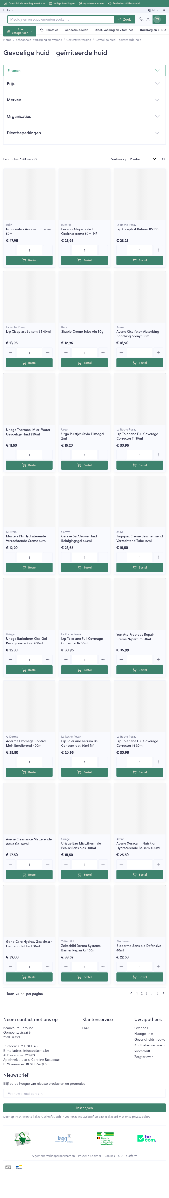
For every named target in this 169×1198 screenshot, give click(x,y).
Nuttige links (144, 1033)
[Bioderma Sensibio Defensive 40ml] (139, 911)
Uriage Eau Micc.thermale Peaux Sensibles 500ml (81, 845)
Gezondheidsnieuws (149, 1039)
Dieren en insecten (26, 117)
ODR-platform (127, 1156)
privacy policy (140, 1116)
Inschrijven (84, 1107)
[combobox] (60, 19)
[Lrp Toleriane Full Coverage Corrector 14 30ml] (139, 706)
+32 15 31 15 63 (28, 1046)
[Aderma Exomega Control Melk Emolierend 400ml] (29, 706)
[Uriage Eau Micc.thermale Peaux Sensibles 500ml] (84, 808)
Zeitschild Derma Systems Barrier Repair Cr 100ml (81, 947)
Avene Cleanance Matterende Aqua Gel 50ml (29, 841)
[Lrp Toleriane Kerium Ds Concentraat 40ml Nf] (84, 706)
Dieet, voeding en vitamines (26, 64)
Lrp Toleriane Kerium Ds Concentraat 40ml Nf (79, 743)
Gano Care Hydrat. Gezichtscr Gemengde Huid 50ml (29, 943)
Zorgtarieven (144, 1056)
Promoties (11, 39)
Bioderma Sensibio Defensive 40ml (138, 947)
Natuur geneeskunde (26, 98)
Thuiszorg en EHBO (26, 107)
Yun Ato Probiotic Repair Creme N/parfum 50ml (135, 636)
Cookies (109, 1156)
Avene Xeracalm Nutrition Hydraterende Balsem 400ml (138, 845)
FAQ (85, 1028)
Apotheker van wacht (150, 1045)
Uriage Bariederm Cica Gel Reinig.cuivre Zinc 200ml (26, 640)
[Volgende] (163, 993)
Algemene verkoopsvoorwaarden (53, 1156)
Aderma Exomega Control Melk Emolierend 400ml (26, 743)
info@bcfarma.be (36, 1050)
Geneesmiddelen (26, 127)
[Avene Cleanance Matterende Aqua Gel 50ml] (29, 808)
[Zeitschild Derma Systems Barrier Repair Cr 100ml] (84, 911)
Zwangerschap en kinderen (26, 77)
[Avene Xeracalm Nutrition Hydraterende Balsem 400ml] (139, 808)
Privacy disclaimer (89, 1156)
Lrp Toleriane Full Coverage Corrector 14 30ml (137, 743)
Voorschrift (142, 1051)
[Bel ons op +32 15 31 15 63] (141, 19)
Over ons (141, 1028)
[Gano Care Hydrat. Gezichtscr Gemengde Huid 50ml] (29, 911)
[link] (132, 993)
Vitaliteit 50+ (26, 88)
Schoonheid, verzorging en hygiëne (26, 50)
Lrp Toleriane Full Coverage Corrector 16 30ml (82, 640)
